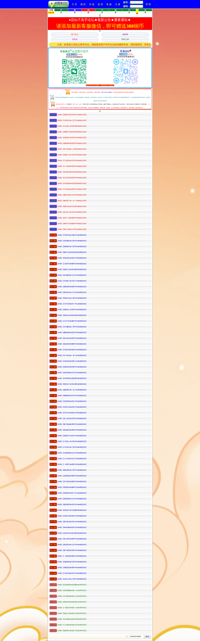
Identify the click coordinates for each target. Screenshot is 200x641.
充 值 (91, 4)
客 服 (109, 4)
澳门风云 (75, 34)
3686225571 (123, 54)
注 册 (117, 4)
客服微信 (65, 51)
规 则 (83, 4)
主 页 (74, 4)
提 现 (100, 4)
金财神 (125, 34)
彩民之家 (125, 39)
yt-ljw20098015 (72, 54)
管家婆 (75, 39)
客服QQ (124, 51)
